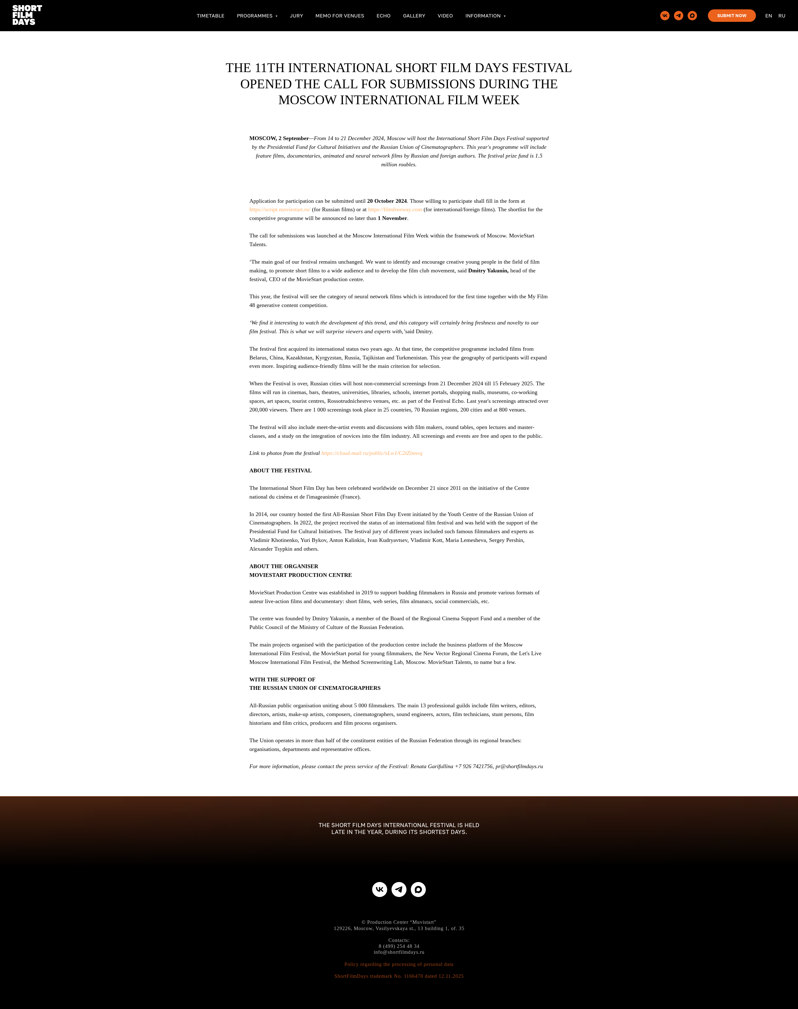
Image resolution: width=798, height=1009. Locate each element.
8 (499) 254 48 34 (399, 946)
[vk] (665, 15)
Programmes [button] (255, 15)
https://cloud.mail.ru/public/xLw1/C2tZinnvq (371, 453)
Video (445, 15)
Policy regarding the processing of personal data (399, 964)
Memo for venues (339, 15)
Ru (782, 15)
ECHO (384, 15)
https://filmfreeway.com (395, 209)
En (768, 15)
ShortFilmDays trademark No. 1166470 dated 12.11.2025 (399, 976)
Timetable (210, 15)
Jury (296, 15)
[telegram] (678, 15)
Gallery (414, 15)
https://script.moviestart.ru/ (279, 209)
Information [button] (483, 15)
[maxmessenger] (692, 15)
